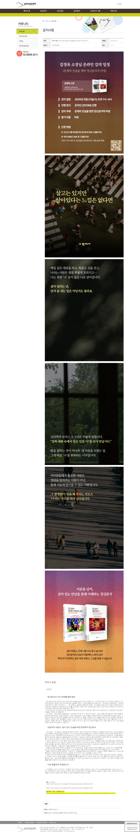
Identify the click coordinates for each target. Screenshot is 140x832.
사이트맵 (119, 4)
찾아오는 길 (52, 822)
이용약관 (20, 822)
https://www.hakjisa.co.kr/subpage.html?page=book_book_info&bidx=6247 (69, 784)
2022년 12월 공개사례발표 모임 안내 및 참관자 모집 (62, 813)
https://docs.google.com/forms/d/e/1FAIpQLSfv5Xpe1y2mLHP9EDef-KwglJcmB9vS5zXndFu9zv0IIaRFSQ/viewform (81, 793)
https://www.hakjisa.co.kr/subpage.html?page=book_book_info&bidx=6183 (69, 788)
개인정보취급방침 (29, 822)
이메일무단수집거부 (41, 822)
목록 (46, 804)
